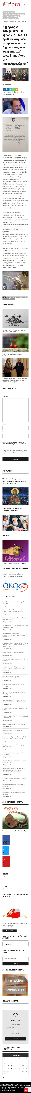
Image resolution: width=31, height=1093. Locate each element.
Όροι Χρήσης (15, 1033)
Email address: (15, 1024)
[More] (17, 88)
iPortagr (9, 297)
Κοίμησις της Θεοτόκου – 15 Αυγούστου (13, 724)
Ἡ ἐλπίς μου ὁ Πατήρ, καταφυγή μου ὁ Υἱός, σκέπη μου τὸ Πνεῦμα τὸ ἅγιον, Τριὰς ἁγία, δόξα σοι (14, 481)
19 (11, 1068)
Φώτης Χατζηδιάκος (9, 298)
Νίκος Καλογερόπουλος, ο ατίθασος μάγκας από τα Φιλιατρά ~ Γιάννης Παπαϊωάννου (14, 701)
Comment (5, 396)
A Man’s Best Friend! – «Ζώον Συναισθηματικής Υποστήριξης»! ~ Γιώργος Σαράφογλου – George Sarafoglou (15, 644)
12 (11, 1066)
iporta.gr (5, 21)
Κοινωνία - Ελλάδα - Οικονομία (14, 14)
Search (15, 963)
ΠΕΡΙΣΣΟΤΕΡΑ (9, 930)
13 (15, 1066)
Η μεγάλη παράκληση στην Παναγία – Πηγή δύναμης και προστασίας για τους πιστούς (14, 737)
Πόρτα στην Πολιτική (10, 18)
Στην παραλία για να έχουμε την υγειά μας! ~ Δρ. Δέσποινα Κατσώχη (14, 761)
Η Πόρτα (20, 297)
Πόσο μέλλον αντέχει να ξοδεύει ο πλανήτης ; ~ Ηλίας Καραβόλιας (15, 618)
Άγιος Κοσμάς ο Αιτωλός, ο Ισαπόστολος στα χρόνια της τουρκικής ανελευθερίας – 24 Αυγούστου (15, 668)
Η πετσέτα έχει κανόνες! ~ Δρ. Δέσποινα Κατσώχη (13, 685)
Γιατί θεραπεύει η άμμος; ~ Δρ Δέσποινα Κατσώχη (13, 785)
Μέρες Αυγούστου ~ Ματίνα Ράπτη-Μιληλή (14, 778)
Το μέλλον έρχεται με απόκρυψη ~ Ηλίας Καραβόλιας (13, 753)
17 (4, 1068)
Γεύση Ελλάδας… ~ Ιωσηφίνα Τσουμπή (13, 652)
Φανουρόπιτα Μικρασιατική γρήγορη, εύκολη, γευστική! (15, 659)
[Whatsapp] (13, 88)
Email (4, 432)
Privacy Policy (10, 452)
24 (4, 1071)
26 (11, 1071)
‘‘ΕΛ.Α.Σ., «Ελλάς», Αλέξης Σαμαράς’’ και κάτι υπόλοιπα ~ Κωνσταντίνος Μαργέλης (14, 610)
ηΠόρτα (26, 297)
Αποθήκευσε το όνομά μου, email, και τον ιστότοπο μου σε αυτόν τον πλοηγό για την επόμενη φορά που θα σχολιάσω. (14, 444)
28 (19, 1071)
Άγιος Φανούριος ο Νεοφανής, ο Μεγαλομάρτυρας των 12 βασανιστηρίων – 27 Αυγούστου (15, 635)
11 (8, 1066)
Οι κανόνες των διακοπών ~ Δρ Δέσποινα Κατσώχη (13, 793)
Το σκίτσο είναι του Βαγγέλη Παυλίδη (14, 563)
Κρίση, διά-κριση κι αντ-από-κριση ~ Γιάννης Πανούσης (14, 602)
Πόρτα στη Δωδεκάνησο (11, 16)
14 (19, 1066)
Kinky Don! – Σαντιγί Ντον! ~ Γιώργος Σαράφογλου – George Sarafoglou (12, 677)
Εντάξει (2, 1092)
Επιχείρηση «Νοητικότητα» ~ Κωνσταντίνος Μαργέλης (14, 708)
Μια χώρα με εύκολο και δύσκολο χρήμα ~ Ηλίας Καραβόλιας (14, 745)
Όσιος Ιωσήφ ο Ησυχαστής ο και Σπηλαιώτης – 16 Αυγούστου (15, 716)
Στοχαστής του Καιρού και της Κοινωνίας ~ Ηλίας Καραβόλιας (14, 693)
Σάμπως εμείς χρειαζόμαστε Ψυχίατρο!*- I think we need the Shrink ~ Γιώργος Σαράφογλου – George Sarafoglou (14, 770)
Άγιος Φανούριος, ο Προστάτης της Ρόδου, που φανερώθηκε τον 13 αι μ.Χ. (15, 626)
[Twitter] (10, 88)
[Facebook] (4, 88)
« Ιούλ (4, 1078)
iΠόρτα (14, 297)
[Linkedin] (7, 88)
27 (15, 1071)
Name (4, 424)
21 (19, 1068)
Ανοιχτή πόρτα (9, 12)
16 (26, 1066)
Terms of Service (21, 452)
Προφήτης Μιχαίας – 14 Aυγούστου (12, 730)
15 (23, 1066)
